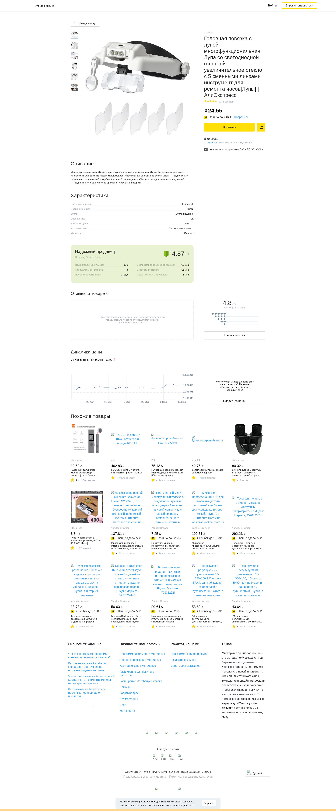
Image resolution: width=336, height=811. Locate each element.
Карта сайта (127, 710)
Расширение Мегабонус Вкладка (141, 681)
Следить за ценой (234, 400)
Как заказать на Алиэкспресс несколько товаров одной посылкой (87, 693)
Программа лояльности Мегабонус (142, 653)
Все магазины (129, 698)
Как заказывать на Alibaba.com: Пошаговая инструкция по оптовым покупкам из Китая (88, 667)
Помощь (125, 687)
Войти (272, 5)
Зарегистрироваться (299, 5)
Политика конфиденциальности (191, 776)
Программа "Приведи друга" (189, 653)
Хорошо (209, 803)
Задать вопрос (129, 693)
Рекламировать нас (183, 659)
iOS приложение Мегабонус (138, 665)
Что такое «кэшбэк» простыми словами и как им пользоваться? (89, 655)
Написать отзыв (234, 335)
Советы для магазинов (185, 665)
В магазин (229, 127)
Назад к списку (87, 23)
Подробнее (241, 117)
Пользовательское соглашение (144, 776)
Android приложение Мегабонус (140, 659)
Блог (123, 704)
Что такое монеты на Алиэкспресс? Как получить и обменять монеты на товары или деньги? (91, 680)
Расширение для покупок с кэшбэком (137, 673)
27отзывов (210, 142)
